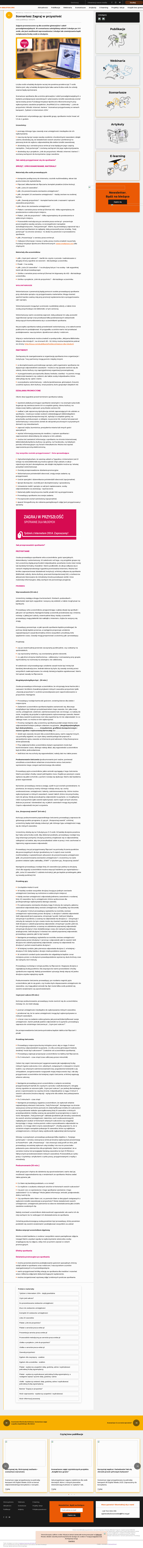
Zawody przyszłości (27, 1352)
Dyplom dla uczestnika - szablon (32, 1362)
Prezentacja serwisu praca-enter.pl (33, 1333)
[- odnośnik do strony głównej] (13, 1533)
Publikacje (55, 7)
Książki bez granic (135, 7)
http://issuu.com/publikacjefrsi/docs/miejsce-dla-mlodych (49, 344)
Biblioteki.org (19, 12)
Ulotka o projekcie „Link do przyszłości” (34, 1342)
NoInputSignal (112, 1544)
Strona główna (8, 1502)
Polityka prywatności (39, 1509)
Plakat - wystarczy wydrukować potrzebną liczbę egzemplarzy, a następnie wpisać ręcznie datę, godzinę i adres (45, 1375)
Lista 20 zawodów (26, 1318)
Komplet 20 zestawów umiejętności (33, 1313)
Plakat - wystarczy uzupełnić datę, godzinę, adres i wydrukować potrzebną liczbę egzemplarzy (44, 1368)
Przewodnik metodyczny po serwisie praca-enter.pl (39, 1338)
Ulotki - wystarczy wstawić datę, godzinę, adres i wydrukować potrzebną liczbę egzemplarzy (43, 1383)
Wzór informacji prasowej (29, 1399)
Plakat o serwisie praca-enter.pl (31, 1328)
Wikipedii (99, 1534)
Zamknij (71, 1541)
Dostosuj (75, 2)
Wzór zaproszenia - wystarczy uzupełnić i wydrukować (41, 1394)
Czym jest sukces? (26, 1298)
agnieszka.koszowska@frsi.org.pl (115, 1514)
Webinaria (67, 7)
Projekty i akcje (117, 7)
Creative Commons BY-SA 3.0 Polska (29, 1543)
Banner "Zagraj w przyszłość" (31, 1389)
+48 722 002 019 (109, 1511)
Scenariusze (80, 7)
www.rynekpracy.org (64, 243)
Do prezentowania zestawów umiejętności (36, 1303)
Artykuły (92, 7)
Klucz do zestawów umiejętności (32, 1308)
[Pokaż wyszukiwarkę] (142, 7)
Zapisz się (118, 202)
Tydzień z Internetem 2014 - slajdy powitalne (37, 1293)
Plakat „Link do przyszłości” (30, 1323)
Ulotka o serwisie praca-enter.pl (32, 1347)
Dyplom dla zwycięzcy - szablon (31, 1357)
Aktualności (43, 7)
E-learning (104, 7)
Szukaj (133, 2)
